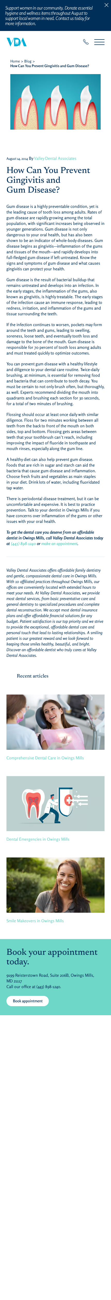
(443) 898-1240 (23, 543)
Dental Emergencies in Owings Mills (37, 839)
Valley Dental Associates (55, 158)
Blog (27, 61)
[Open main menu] (99, 41)
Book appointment (28, 1000)
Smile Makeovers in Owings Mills (35, 920)
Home (15, 61)
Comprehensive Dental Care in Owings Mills (45, 757)
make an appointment (59, 543)
